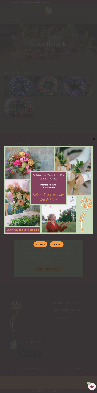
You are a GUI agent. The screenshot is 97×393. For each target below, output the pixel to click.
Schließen (40, 244)
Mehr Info (56, 244)
